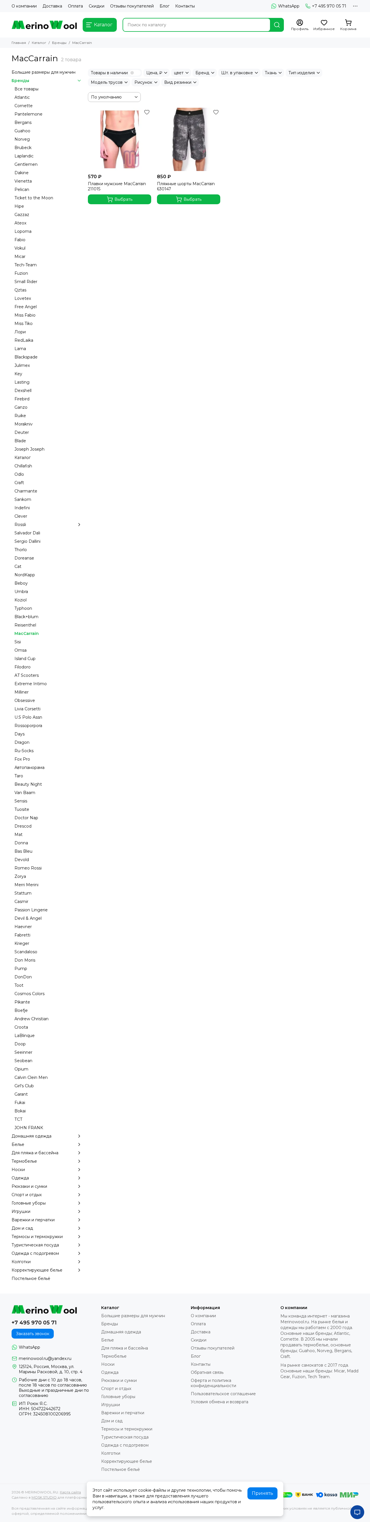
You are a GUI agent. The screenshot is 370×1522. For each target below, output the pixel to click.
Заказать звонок (32, 1333)
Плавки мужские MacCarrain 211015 (117, 186)
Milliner (21, 692)
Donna (21, 842)
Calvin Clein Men (31, 1077)
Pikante (22, 1002)
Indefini (22, 507)
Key (18, 373)
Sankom (22, 499)
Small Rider (25, 281)
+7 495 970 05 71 (329, 6)
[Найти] (277, 25)
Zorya (20, 876)
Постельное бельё (31, 1278)
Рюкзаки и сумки (29, 1186)
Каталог (39, 42)
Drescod (23, 826)
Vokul (19, 248)
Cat (17, 566)
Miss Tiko (23, 323)
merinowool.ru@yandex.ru (45, 1358)
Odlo (19, 474)
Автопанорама (29, 767)
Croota (21, 1027)
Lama (20, 348)
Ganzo (20, 407)
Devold (21, 859)
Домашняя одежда (31, 1136)
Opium (21, 1069)
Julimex (22, 365)
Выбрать (123, 199)
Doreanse (24, 558)
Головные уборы (29, 1203)
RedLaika (23, 340)
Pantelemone (28, 114)
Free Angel (25, 306)
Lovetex (22, 298)
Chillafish (23, 466)
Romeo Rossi (28, 868)
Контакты (185, 6)
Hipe (19, 206)
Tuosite (21, 809)
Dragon (21, 742)
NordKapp (24, 574)
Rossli (20, 524)
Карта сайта (70, 1492)
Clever (20, 516)
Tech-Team (25, 264)
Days (19, 734)
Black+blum (26, 616)
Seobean (23, 1060)
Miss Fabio (25, 315)
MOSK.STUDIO (44, 1497)
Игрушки (21, 1211)
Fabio (19, 239)
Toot (18, 985)
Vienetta (23, 181)
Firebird (21, 399)
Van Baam (24, 792)
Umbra (21, 591)
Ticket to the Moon (33, 197)
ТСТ (18, 1119)
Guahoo (22, 130)
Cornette (23, 105)
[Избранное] (147, 112)
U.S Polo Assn (28, 717)
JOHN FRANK (28, 1127)
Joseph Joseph (29, 449)
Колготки (21, 1261)
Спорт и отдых (27, 1194)
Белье (18, 1144)
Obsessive (24, 700)
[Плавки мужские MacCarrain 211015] (119, 139)
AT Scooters (26, 675)
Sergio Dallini (27, 541)
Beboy (21, 583)
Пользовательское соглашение (223, 1393)
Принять (262, 1493)
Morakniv (23, 424)
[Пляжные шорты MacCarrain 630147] (188, 139)
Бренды (59, 42)
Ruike (20, 415)
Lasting (21, 382)
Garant (21, 1094)
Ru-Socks (24, 750)
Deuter (21, 432)
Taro (18, 775)
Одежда (20, 1178)
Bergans (23, 122)
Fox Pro (22, 759)
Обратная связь (207, 1372)
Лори (20, 331)
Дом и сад (22, 1228)
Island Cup (25, 658)
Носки (18, 1169)
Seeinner (23, 1052)
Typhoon (23, 608)
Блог (164, 6)
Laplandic (24, 156)
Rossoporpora (28, 725)
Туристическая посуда (35, 1245)
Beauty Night (28, 784)
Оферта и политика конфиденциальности (213, 1383)
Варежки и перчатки (33, 1219)
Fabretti (22, 935)
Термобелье (24, 1161)
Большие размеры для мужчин (43, 72)
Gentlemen (26, 164)
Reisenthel (25, 625)
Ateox (20, 223)
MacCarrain (26, 633)
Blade (20, 440)
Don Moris (24, 960)
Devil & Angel (28, 918)
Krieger (21, 943)
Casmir (21, 901)
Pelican (21, 189)
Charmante (25, 491)
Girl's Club (24, 1085)
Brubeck (23, 147)
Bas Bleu (23, 851)
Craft (19, 482)
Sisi (17, 641)
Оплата (75, 6)
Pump (20, 968)
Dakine (21, 172)
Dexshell (23, 390)
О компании (24, 6)
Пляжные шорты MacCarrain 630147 (186, 186)
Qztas (20, 290)
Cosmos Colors (29, 993)
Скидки (96, 6)
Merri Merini (26, 884)
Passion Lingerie (31, 910)
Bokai (20, 1111)
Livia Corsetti (27, 708)
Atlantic (22, 97)
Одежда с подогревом (35, 1253)
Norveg (22, 139)
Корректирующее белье (37, 1270)
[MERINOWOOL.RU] (44, 25)
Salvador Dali (27, 533)
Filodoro (22, 667)
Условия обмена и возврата (219, 1401)
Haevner (23, 926)
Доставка (52, 6)
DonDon (23, 977)
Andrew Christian (31, 1018)
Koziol (20, 600)
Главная (19, 42)
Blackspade (26, 357)
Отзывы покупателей (132, 6)
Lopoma (23, 231)
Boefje (21, 1010)
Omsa (20, 650)
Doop (20, 1044)
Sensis (20, 801)
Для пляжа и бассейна (35, 1152)
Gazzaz (21, 214)
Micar (19, 256)
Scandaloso (25, 951)
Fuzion (21, 273)
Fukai (19, 1102)
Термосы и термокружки (37, 1236)
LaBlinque (24, 1035)
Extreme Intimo (30, 683)
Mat (18, 834)
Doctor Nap (26, 817)
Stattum (23, 893)
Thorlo (20, 549)
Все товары (26, 89)
